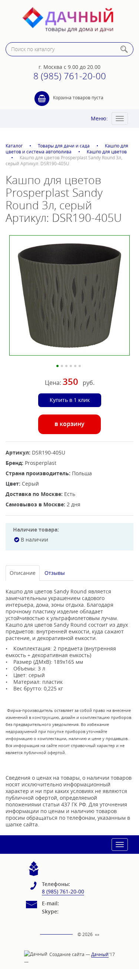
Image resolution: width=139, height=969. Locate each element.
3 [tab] (66, 366)
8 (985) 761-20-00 (69, 76)
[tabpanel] (69, 295)
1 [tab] (57, 366)
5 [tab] (75, 366)
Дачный (100, 954)
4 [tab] (71, 366)
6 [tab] (80, 366)
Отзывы (54, 572)
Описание (23, 572)
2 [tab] (62, 366)
